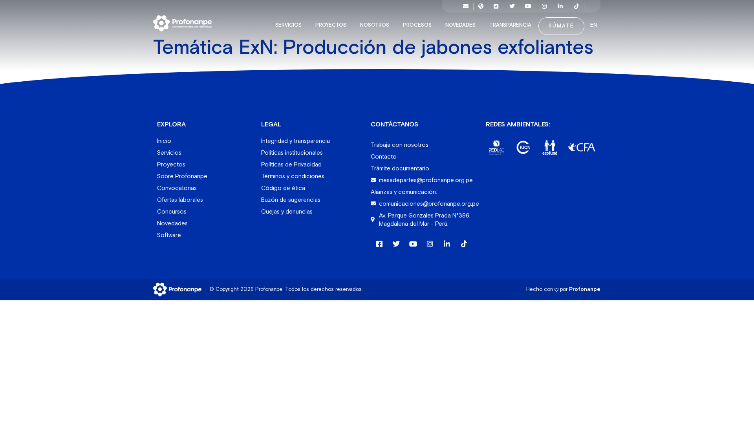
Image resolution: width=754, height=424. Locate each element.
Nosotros (374, 25)
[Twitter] (512, 6)
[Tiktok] (576, 6)
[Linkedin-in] (560, 6)
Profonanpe (584, 289)
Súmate (561, 26)
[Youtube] (528, 6)
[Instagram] (544, 6)
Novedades (460, 25)
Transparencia (510, 25)
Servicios (288, 25)
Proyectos (330, 25)
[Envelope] (466, 6)
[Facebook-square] (496, 6)
